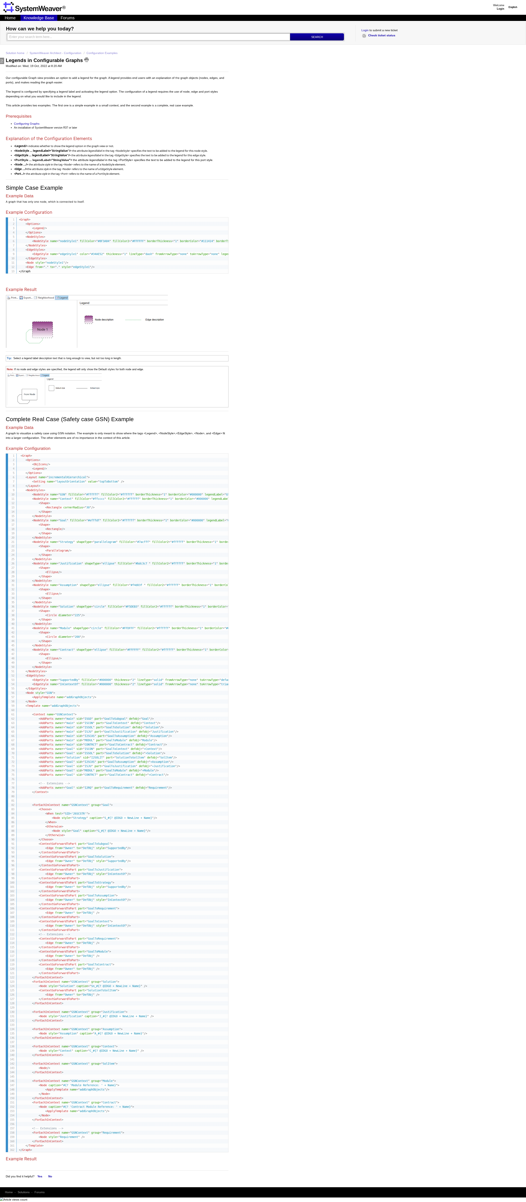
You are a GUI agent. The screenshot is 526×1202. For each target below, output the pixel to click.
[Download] (109, 580)
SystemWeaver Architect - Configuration (55, 53)
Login (365, 30)
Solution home (15, 53)
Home (10, 18)
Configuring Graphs (26, 123)
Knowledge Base (39, 18)
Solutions (24, 1192)
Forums (68, 18)
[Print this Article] (86, 59)
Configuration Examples (102, 53)
